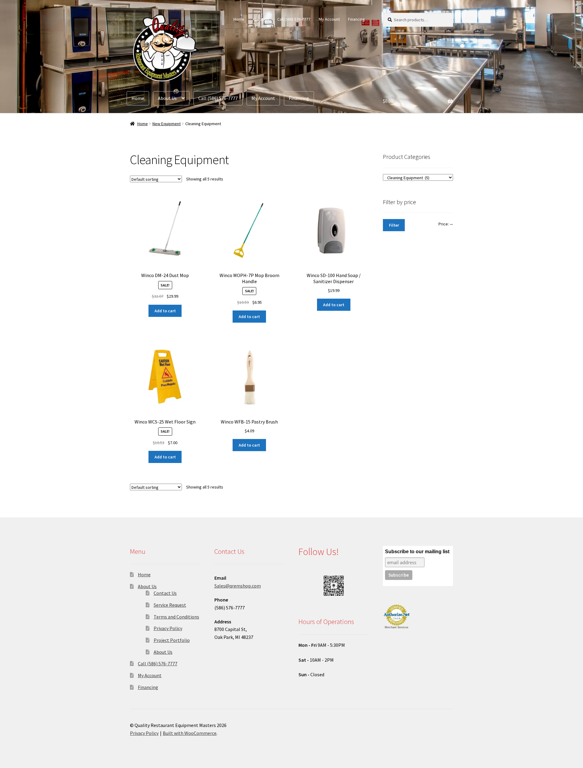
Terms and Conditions (176, 617)
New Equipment (166, 123)
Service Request (170, 605)
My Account (329, 19)
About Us (261, 19)
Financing (356, 19)
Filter (394, 225)
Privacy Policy (168, 628)
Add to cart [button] (165, 311)
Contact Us (165, 593)
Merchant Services (396, 627)
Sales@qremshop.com (237, 586)
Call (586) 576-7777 (293, 19)
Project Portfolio (172, 640)
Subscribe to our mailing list (417, 551)
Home (239, 19)
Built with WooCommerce (189, 733)
